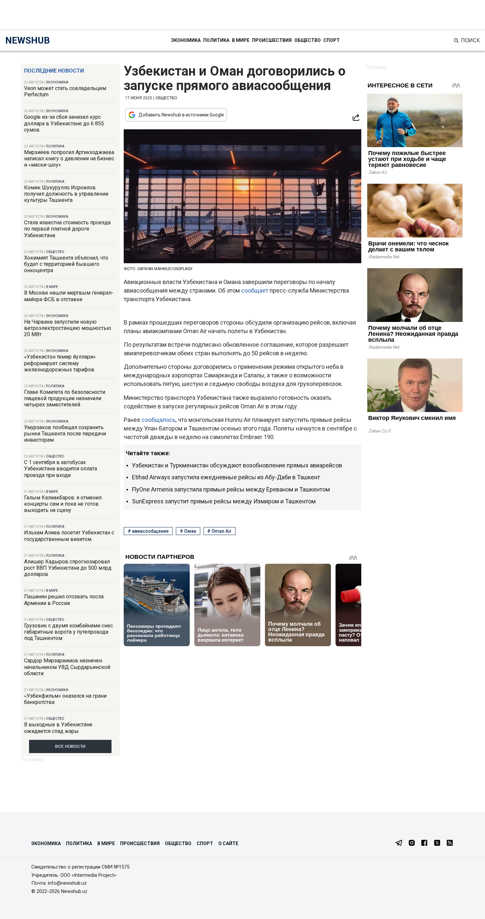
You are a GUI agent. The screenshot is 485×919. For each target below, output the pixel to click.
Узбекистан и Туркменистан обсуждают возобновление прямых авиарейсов (237, 465)
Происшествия (272, 40)
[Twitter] (437, 843)
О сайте (228, 843)
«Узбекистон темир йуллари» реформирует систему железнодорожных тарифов (60, 363)
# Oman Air (219, 531)
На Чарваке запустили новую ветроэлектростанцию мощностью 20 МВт (67, 328)
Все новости (70, 746)
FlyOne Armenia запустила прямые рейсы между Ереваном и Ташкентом (231, 489)
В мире (240, 40)
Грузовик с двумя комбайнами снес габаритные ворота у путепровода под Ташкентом (68, 631)
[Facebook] (424, 843)
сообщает (255, 290)
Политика (216, 40)
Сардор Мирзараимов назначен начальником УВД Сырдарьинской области (67, 666)
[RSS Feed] (450, 843)
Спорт (331, 40)
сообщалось (159, 419)
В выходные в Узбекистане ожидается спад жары (58, 727)
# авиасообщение (148, 531)
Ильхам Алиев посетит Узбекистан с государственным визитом (69, 535)
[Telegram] (399, 843)
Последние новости (54, 71)
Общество (307, 40)
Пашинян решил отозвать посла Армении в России (64, 599)
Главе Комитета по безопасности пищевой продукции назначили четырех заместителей (64, 398)
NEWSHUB (27, 40)
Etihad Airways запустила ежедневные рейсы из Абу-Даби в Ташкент (226, 477)
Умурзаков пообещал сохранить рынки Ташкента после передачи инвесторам (65, 433)
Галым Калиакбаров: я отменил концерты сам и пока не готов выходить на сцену (63, 503)
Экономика (186, 40)
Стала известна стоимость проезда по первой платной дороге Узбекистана (67, 228)
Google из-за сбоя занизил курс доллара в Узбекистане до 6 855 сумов (64, 123)
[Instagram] (412, 843)
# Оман (188, 531)
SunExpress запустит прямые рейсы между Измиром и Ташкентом (224, 501)
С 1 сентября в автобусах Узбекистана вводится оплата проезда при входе (60, 468)
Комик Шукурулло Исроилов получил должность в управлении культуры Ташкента (66, 193)
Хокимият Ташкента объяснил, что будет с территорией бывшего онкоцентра (66, 264)
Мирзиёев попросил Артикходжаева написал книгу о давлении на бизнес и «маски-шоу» (69, 158)
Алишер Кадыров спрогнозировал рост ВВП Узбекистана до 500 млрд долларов (68, 567)
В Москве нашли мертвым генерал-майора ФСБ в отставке (68, 296)
